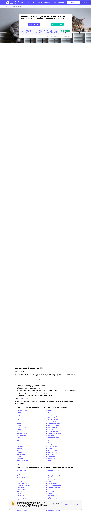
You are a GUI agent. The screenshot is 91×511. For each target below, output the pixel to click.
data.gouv (21, 398)
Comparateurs (36, 2)
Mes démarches (25, 2)
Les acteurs (47, 2)
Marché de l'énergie (58, 2)
